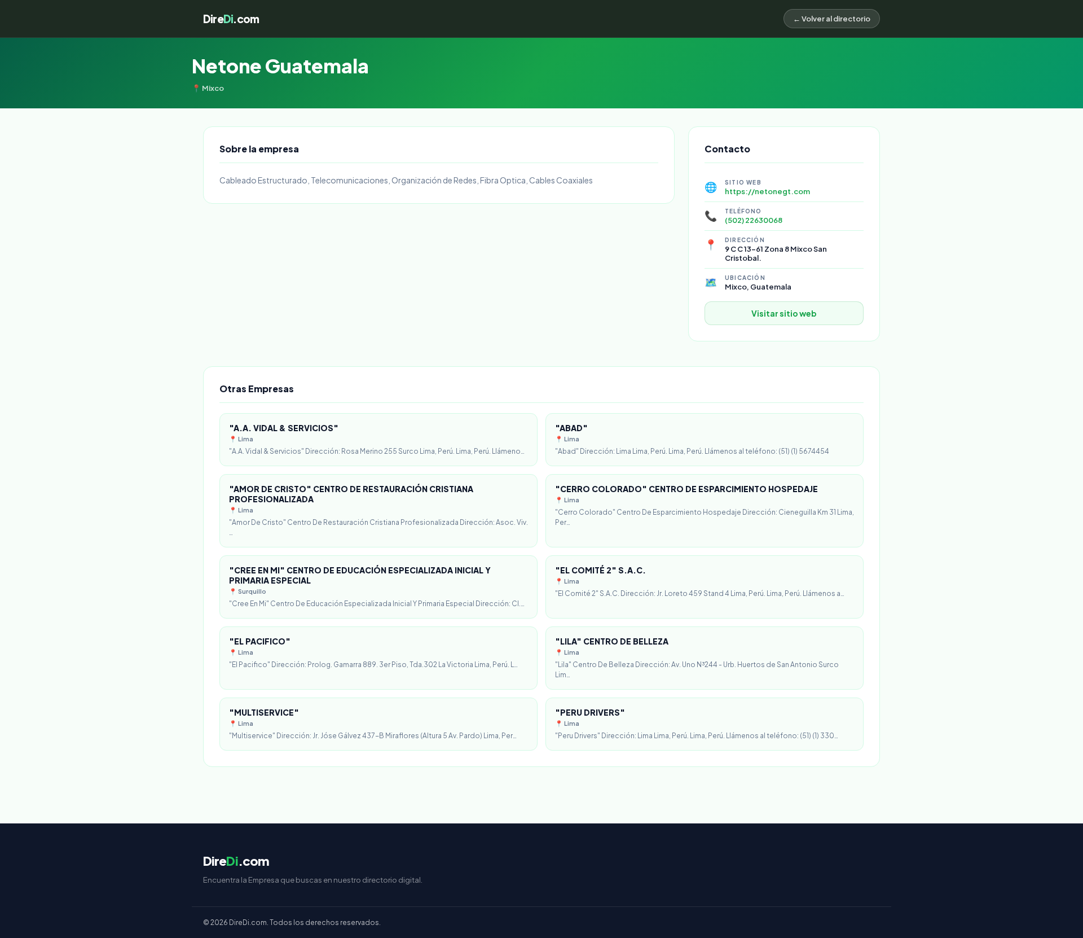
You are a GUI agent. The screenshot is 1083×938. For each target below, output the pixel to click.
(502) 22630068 (753, 220)
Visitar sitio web (784, 313)
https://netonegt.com (767, 191)
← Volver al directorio (831, 18)
